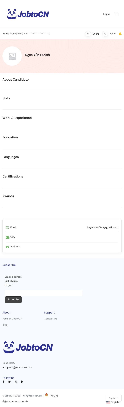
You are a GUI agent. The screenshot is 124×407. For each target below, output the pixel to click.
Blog (4, 324)
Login (106, 14)
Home (5, 33)
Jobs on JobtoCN (12, 318)
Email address (13, 276)
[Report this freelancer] (120, 33)
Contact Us (50, 318)
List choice (11, 281)
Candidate (17, 33)
